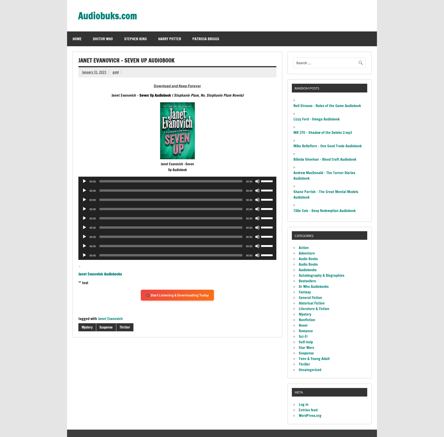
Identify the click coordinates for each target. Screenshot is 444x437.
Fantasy (305, 292)
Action (304, 247)
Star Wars (306, 347)
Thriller (125, 327)
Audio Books (308, 258)
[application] (177, 181)
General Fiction (310, 297)
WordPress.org (310, 415)
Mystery (87, 327)
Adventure (307, 253)
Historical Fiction (312, 303)
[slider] (267, 181)
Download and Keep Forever (177, 86)
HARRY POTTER (169, 38)
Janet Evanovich (110, 318)
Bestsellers (307, 280)
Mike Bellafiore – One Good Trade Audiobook (327, 145)
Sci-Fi (303, 336)
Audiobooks (308, 269)
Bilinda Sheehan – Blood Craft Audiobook (324, 159)
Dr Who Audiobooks (314, 286)
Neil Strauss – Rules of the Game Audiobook (327, 105)
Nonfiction (307, 319)
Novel (303, 325)
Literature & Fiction (314, 308)
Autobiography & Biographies (321, 275)
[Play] (84, 181)
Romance (306, 330)
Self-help (306, 342)
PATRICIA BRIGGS (205, 38)
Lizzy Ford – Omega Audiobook (316, 119)
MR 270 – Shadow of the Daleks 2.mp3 (322, 132)
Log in (303, 404)
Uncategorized (310, 369)
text (85, 282)
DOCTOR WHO (103, 38)
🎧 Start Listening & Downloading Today (177, 295)
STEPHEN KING (135, 38)
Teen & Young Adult (314, 358)
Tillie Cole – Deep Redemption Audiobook (324, 210)
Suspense (106, 327)
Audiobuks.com (107, 15)
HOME (77, 38)
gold (116, 72)
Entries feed (308, 409)
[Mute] (257, 181)
